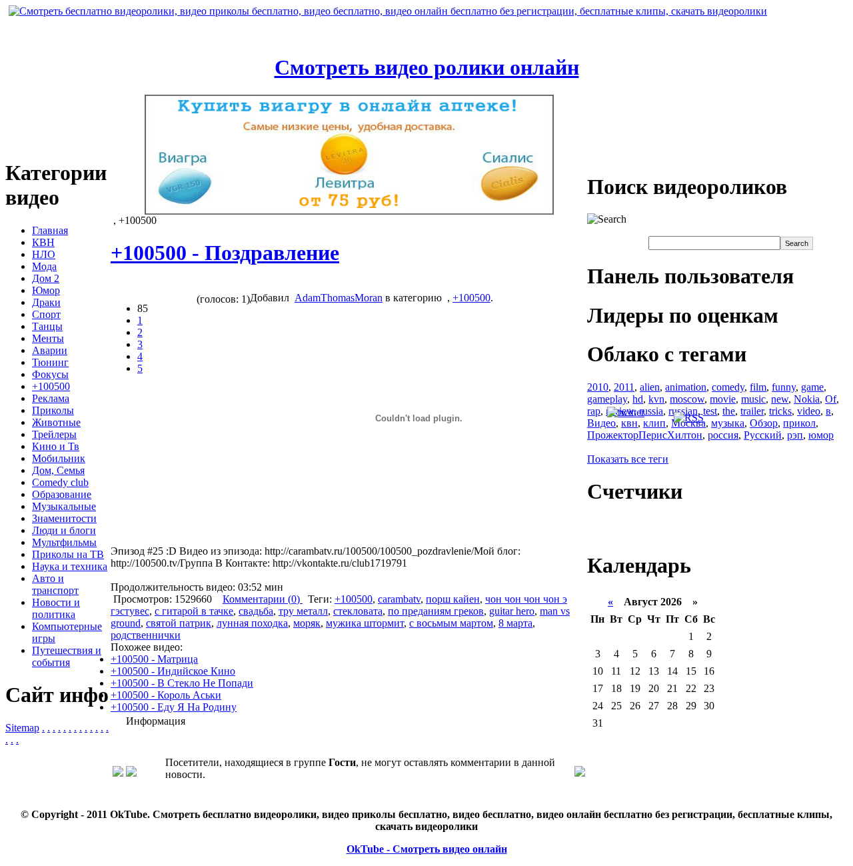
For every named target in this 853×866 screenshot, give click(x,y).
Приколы (53, 410)
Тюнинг (50, 362)
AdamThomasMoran (339, 297)
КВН (43, 242)
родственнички (146, 635)
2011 (624, 387)
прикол (799, 423)
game (812, 387)
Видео (601, 423)
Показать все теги (627, 459)
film (758, 387)
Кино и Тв (55, 446)
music (753, 399)
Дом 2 (45, 278)
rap (593, 411)
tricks (780, 411)
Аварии (49, 350)
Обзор (764, 423)
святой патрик (178, 623)
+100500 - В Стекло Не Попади (182, 683)
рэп (795, 435)
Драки (46, 302)
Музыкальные (64, 506)
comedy (728, 387)
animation (685, 387)
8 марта (515, 623)
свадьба (256, 611)
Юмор (46, 290)
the (728, 411)
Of (830, 399)
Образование (61, 494)
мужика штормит (365, 623)
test (710, 411)
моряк (307, 623)
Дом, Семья (58, 470)
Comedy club (60, 482)
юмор (821, 435)
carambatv (399, 599)
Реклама (50, 398)
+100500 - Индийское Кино (173, 671)
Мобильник (58, 458)
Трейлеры (54, 434)
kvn (656, 399)
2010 (597, 387)
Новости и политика (56, 608)
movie (723, 399)
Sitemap (22, 727)
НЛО (43, 254)
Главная (50, 230)
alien (650, 387)
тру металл (303, 611)
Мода (44, 266)
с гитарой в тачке (194, 611)
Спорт (46, 314)
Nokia (807, 399)
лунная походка (252, 623)
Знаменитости (64, 518)
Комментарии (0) (263, 599)
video (808, 411)
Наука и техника (69, 566)
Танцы (47, 326)
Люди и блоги (64, 530)
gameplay (607, 399)
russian (683, 411)
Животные (56, 422)
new (779, 399)
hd (637, 399)
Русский (763, 435)
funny (784, 387)
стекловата (358, 611)
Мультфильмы (64, 542)
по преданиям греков (436, 611)
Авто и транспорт (55, 584)
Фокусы (50, 374)
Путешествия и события (66, 656)
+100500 (51, 386)
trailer (752, 411)
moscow (687, 399)
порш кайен (453, 599)
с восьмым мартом (451, 623)
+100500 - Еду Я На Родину (174, 707)
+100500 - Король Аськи (166, 695)
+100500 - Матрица (154, 659)
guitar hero (511, 611)
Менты (48, 338)
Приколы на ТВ (68, 554)
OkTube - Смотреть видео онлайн (427, 849)
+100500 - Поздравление (225, 253)
